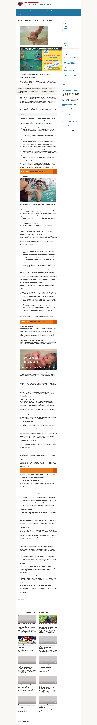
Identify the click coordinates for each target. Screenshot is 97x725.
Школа (31, 14)
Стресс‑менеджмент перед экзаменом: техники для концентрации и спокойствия (70, 62)
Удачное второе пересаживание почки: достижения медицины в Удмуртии (26, 706)
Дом (48, 10)
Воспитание (32, 10)
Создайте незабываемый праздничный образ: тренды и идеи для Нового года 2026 (27, 686)
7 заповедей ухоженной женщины (69, 98)
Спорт (26, 14)
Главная (20, 10)
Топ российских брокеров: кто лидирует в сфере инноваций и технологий (47, 706)
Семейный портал (31, 3)
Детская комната (41, 10)
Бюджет (26, 10)
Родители (21, 14)
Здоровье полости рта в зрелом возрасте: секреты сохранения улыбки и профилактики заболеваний (47, 646)
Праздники (66, 10)
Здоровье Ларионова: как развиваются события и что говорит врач (25, 646)
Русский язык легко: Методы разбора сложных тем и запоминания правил (70, 70)
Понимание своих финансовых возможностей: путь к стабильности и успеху (47, 666)
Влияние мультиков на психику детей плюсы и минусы (73, 113)
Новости (37, 14)
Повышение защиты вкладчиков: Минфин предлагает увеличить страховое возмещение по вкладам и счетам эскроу (26, 666)
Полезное (59, 10)
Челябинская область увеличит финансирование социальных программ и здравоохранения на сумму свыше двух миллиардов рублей (26, 626)
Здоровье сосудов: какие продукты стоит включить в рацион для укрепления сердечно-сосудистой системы (48, 686)
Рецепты (73, 10)
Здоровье (53, 10)
